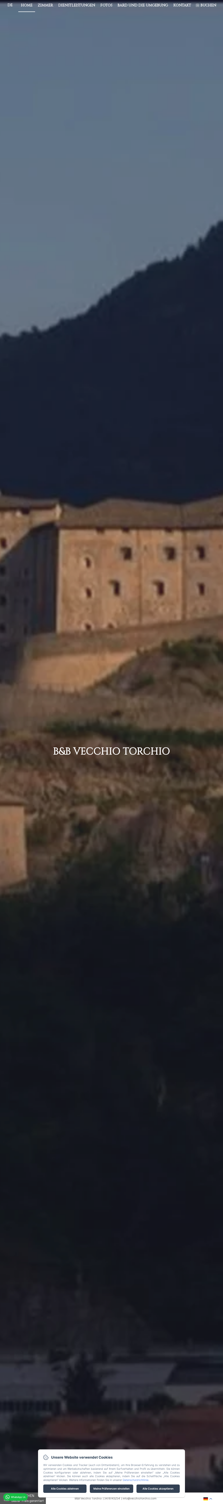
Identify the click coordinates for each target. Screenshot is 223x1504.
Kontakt (182, 5)
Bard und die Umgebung (143, 5)
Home (26, 5)
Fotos (106, 5)
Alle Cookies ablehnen (65, 1488)
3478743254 (112, 1498)
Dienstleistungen (76, 5)
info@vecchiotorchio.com (139, 1498)
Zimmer (45, 5)
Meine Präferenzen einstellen (111, 1488)
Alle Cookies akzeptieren (158, 1488)
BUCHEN (208, 5)
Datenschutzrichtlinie (135, 1480)
